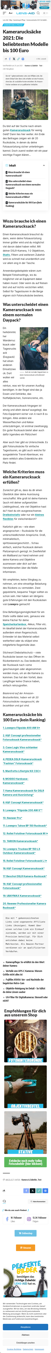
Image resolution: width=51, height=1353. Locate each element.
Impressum (39, 1349)
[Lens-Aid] (25, 13)
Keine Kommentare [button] (39, 1201)
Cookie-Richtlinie (14, 1349)
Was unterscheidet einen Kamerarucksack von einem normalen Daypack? (23, 184)
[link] (25, 1281)
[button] (5, 13)
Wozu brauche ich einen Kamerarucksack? (18, 174)
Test (40, 66)
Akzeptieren (25, 1327)
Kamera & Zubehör (31, 66)
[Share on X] (14, 59)
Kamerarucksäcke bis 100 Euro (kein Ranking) (24, 204)
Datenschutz (28, 1349)
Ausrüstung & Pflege (13, 25)
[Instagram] (36, 1219)
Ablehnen (25, 1335)
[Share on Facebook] (10, 59)
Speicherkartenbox (14, 624)
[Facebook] (13, 1219)
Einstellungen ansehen (25, 1342)
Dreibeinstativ (11, 514)
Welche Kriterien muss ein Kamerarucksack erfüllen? (19, 195)
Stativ (6, 254)
